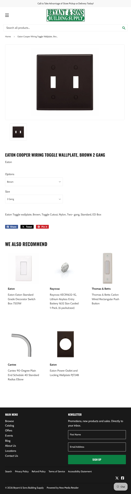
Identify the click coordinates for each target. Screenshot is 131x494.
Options (9, 174)
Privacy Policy (22, 471)
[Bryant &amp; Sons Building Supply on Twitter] (117, 478)
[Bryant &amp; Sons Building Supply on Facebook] (122, 478)
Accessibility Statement (80, 471)
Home (8, 36)
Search (8, 471)
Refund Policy (39, 471)
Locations (10, 450)
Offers (8, 430)
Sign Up (96, 459)
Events (9, 435)
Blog (7, 440)
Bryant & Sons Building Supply (28, 487)
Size (7, 191)
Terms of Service (57, 471)
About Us (10, 445)
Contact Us (11, 455)
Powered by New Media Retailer (62, 487)
